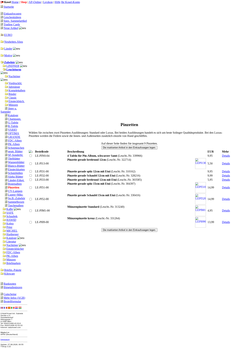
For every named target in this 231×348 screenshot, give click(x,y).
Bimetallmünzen (13, 287)
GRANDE (14, 136)
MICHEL (12, 230)
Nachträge (14, 76)
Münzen (13, 104)
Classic (12, 97)
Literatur (11, 241)
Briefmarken (13, 263)
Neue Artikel (11, 28)
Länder (8, 48)
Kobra (10, 223)
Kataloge (13, 115)
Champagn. (14, 118)
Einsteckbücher (15, 248)
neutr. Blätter (15, 151)
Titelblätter (14, 158)
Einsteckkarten (16, 169)
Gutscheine (10, 294)
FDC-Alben (15, 140)
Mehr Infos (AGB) (14, 297)
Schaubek (12, 216)
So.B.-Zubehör (16, 198)
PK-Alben (14, 144)
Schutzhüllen (15, 173)
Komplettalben (16, 90)
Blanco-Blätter (16, 165)
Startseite (9, 6)
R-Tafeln (13, 126)
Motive (8, 55)
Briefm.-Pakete (12, 270)
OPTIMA (13, 133)
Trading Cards (12, 24)
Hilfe (57, 2)
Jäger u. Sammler (9, 110)
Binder (12, 94)
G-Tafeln (13, 122)
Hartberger (12, 234)
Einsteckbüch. (16, 101)
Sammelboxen (16, 201)
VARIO (12, 129)
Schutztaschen (16, 147)
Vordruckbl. (15, 83)
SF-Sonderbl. (15, 155)
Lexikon (48, 2)
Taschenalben (15, 205)
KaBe (9, 209)
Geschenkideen (12, 17)
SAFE (10, 212)
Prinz (9, 227)
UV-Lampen (15, 191)
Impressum (5, 339)
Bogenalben (15, 183)
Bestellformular (12, 301)
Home (15, 2)
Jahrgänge (14, 86)
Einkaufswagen (12, 13)
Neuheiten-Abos (13, 41)
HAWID (11, 219)
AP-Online (35, 2)
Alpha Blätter (15, 176)
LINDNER (12, 65)
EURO (8, 34)
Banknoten (10, 283)
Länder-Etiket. (16, 180)
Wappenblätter (16, 162)
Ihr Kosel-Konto (70, 2)
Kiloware (9, 273)
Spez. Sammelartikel (15, 20)
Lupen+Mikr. (15, 194)
